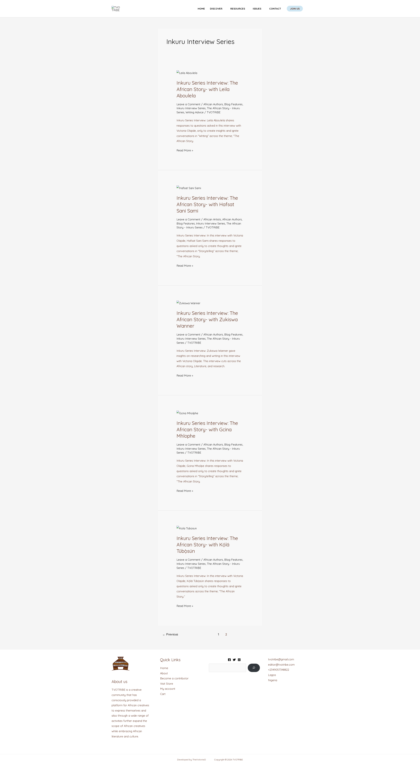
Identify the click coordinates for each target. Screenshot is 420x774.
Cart (163, 694)
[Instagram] (239, 659)
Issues (257, 8)
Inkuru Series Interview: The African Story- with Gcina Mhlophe (207, 429)
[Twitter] (234, 659)
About (164, 673)
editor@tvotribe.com (281, 664)
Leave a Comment (188, 104)
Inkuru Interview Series (191, 108)
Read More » (185, 150)
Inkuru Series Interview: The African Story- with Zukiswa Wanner (207, 319)
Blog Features (233, 104)
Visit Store (166, 683)
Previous (170, 634)
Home (201, 8)
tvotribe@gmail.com (281, 659)
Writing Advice (195, 112)
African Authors (213, 104)
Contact (275, 8)
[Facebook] (229, 659)
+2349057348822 (278, 669)
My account (167, 688)
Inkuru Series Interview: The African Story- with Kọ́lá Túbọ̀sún (207, 544)
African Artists (212, 219)
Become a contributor (174, 678)
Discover (216, 8)
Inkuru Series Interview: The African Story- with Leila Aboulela (207, 89)
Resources (237, 8)
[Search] (254, 668)
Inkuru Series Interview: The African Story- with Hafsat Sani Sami (207, 204)
